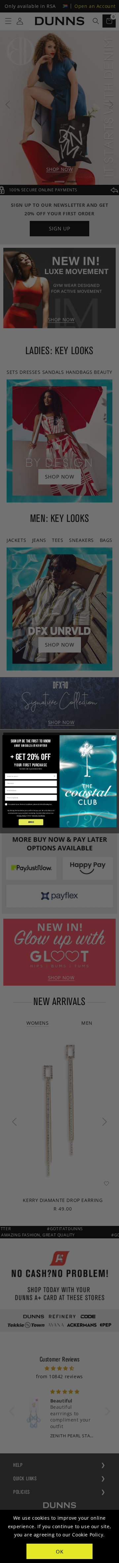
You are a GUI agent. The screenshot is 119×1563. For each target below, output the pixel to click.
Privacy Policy (21, 816)
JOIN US (31, 822)
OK (59, 1551)
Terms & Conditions (38, 816)
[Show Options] (55, 776)
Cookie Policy (87, 1534)
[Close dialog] (113, 738)
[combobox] (30, 776)
